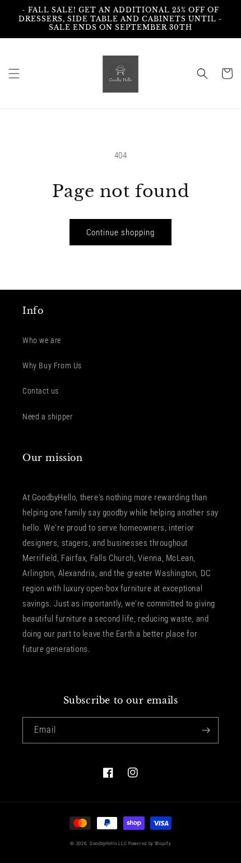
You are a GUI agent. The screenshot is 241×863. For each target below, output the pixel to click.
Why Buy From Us (52, 365)
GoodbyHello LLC (108, 843)
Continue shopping (120, 232)
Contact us (40, 390)
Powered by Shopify (149, 843)
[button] (14, 73)
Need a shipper (47, 416)
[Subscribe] (205, 730)
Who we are (41, 340)
